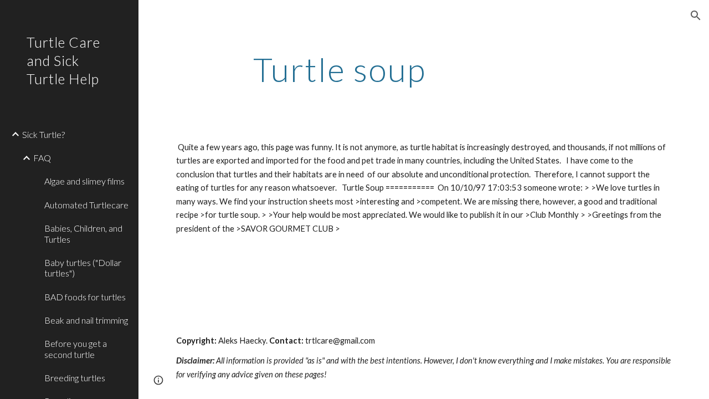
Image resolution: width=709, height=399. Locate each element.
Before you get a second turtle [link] (75, 348)
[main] (340, 69)
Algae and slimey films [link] (84, 181)
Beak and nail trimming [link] (86, 320)
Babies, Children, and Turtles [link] (83, 233)
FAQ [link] (42, 157)
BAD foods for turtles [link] (85, 296)
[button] (695, 15)
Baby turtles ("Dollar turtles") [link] (82, 267)
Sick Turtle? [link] (43, 134)
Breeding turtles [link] (74, 377)
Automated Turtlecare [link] (86, 205)
